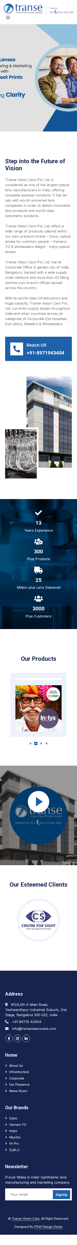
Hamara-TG (17, 1125)
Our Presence (19, 1084)
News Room (18, 1091)
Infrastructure (19, 1072)
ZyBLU (14, 1150)
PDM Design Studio (48, 1227)
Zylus (13, 1118)
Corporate (16, 1078)
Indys (13, 1131)
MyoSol (14, 1137)
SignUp (61, 1194)
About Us (16, 1066)
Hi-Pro (14, 1143)
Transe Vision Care (25, 1218)
